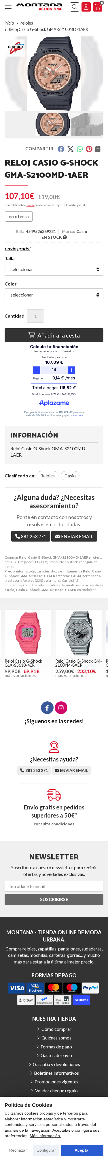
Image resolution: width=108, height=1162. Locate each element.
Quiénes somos (56, 1037)
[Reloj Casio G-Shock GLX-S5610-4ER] (28, 633)
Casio (66, 580)
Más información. (45, 1135)
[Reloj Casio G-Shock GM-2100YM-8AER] (79, 633)
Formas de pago (56, 1046)
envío (30, 205)
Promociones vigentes (56, 1081)
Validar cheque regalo (56, 1090)
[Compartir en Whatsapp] (80, 149)
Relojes (28, 580)
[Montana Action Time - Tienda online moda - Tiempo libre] (39, 6)
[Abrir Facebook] (47, 707)
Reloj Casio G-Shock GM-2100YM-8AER (78, 663)
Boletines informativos (56, 1073)
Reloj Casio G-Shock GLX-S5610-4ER (23, 663)
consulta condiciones (54, 824)
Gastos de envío (56, 1055)
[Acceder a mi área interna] (86, 7)
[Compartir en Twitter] (70, 149)
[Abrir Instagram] (61, 707)
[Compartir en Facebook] (60, 149)
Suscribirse (54, 899)
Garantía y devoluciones (56, 1064)
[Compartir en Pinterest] (89, 149)
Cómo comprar (56, 1029)
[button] (45, 106)
